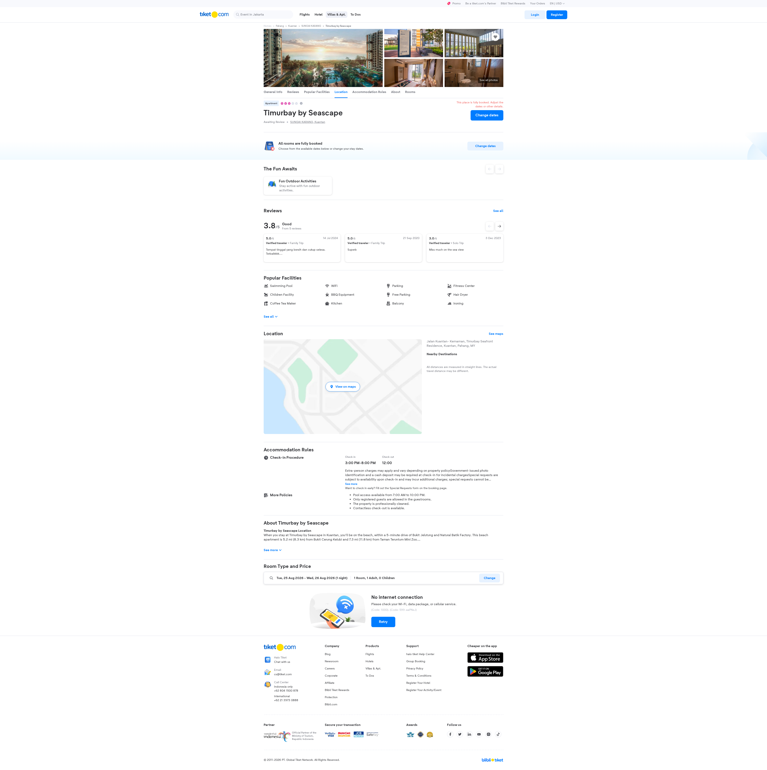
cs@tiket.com (283, 674)
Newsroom (332, 661)
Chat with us (282, 662)
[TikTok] (498, 734)
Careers (330, 668)
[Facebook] (450, 734)
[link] (535, 14)
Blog (328, 654)
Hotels (370, 661)
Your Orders (537, 3)
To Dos (370, 676)
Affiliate (329, 683)
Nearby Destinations (442, 354)
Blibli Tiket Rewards (513, 3)
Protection (331, 697)
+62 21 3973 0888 (286, 700)
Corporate (331, 676)
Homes (267, 26)
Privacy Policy (414, 668)
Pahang (280, 26)
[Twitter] (460, 734)
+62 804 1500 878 (286, 691)
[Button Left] (490, 226)
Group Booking (415, 661)
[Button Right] (499, 226)
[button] (343, 386)
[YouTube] (479, 734)
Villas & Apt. (373, 668)
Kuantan (292, 26)
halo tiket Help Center (420, 654)
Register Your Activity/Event (423, 690)
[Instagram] (488, 734)
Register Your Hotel (418, 683)
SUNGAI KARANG (311, 26)
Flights (370, 654)
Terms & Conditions (418, 676)
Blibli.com (331, 704)
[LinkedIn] (469, 734)
